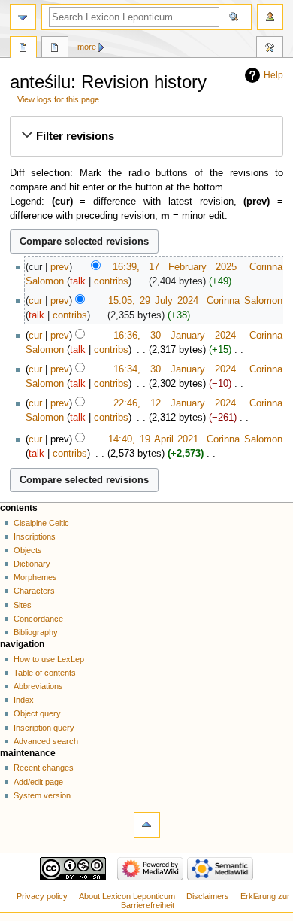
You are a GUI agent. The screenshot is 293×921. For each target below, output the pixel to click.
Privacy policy (42, 896)
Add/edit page (38, 781)
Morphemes (35, 577)
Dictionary (32, 563)
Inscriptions (35, 536)
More (86, 46)
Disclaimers (207, 896)
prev (59, 267)
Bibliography (36, 632)
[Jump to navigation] (23, 17)
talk (78, 281)
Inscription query (44, 727)
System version (42, 795)
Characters (34, 590)
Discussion (55, 49)
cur (35, 301)
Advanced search (46, 741)
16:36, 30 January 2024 (174, 335)
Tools (269, 49)
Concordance (38, 618)
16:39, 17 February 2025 (175, 267)
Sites (23, 604)
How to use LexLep (49, 659)
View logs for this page (58, 99)
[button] (146, 136)
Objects (28, 550)
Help (273, 75)
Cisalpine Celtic (41, 522)
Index (24, 699)
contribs (111, 281)
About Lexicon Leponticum (127, 896)
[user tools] (270, 17)
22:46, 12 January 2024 (174, 403)
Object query (37, 713)
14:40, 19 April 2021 (153, 439)
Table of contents (45, 672)
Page (23, 49)
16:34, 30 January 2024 (174, 369)
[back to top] (147, 825)
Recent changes (44, 767)
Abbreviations (38, 686)
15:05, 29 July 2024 (153, 301)
